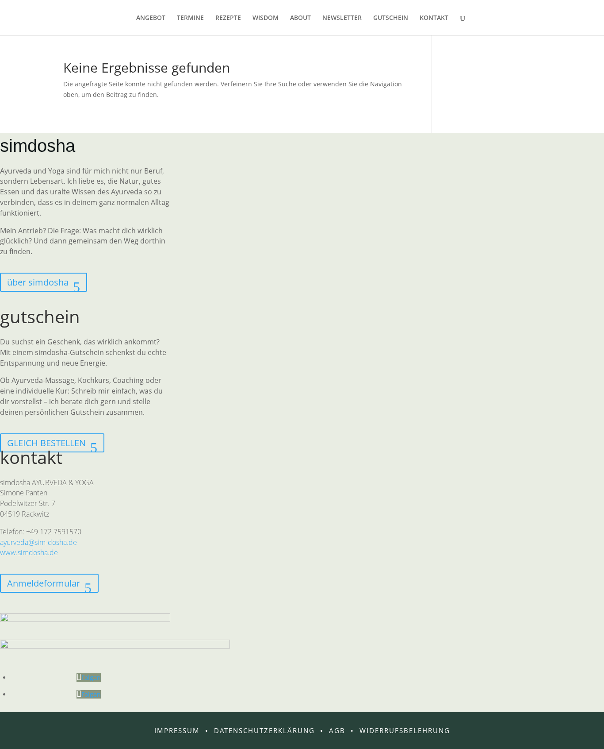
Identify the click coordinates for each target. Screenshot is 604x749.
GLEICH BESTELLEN (46, 443)
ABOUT (300, 18)
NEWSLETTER (342, 18)
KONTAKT (434, 18)
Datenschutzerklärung (264, 730)
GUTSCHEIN (390, 18)
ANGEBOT (150, 18)
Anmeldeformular (43, 583)
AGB (337, 730)
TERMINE (190, 18)
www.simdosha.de (29, 552)
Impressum (177, 730)
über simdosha (38, 282)
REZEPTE (228, 18)
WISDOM (265, 18)
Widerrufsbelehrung (404, 730)
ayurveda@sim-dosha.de (38, 542)
